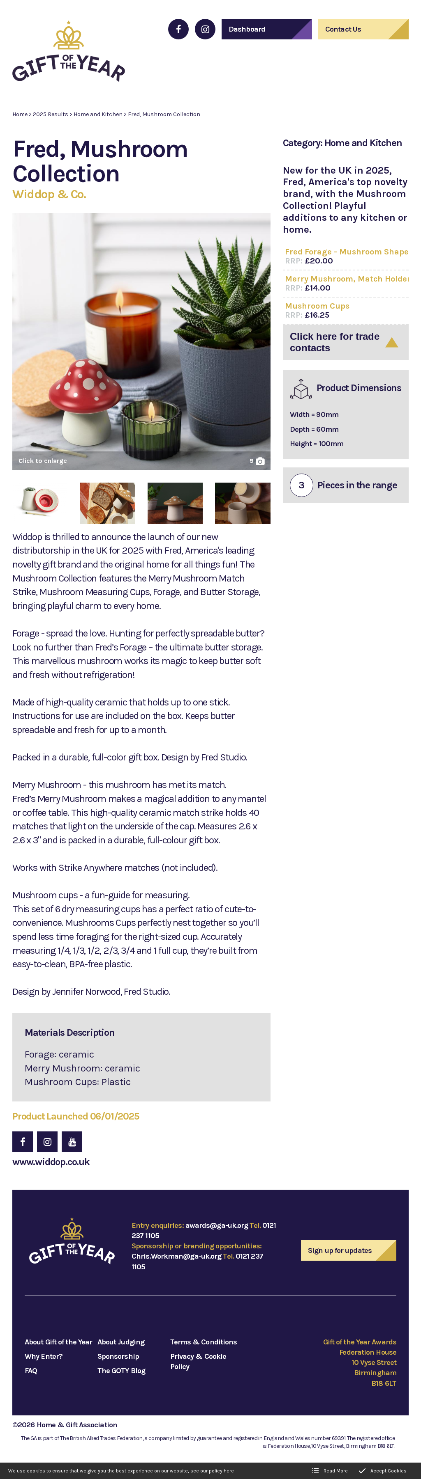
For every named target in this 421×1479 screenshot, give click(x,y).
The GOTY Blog (121, 1370)
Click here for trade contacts (334, 342)
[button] (141, 344)
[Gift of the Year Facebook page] (178, 29)
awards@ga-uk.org (216, 1225)
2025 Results (50, 114)
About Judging (120, 1341)
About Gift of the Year (58, 1341)
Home (20, 114)
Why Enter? (43, 1356)
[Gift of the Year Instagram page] (205, 29)
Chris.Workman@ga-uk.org (176, 1256)
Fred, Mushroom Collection (164, 114)
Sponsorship (118, 1356)
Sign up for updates (340, 1250)
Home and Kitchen (98, 114)
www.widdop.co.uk (51, 1162)
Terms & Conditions (203, 1341)
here (229, 1471)
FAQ (31, 1370)
